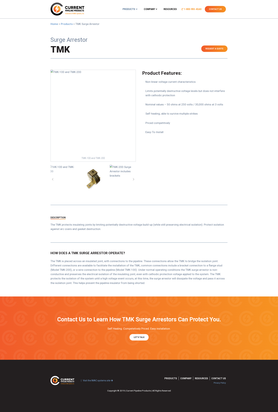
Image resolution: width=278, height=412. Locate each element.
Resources (170, 9)
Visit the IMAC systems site (97, 380)
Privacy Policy (220, 383)
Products (129, 9)
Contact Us (215, 9)
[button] (53, 179)
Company (149, 9)
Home (54, 24)
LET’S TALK (139, 337)
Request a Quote (214, 49)
